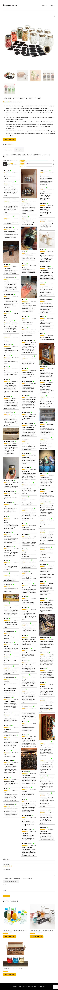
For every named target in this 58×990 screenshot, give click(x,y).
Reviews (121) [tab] (8, 150)
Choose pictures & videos (11, 881)
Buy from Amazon (9, 139)
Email (4, 890)
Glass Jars (10, 144)
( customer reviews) (15, 102)
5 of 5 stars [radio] (12, 866)
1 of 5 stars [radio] (4, 866)
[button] (55, 16)
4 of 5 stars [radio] (10, 866)
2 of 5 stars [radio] (6, 866)
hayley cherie (10, 5)
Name (4, 884)
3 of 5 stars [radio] (8, 866)
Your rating (6, 864)
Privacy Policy (41, 986)
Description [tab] (19, 150)
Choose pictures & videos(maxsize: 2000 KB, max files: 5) (17, 878)
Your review (6, 869)
